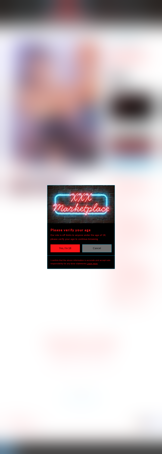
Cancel (97, 248)
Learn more (92, 264)
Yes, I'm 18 (65, 248)
